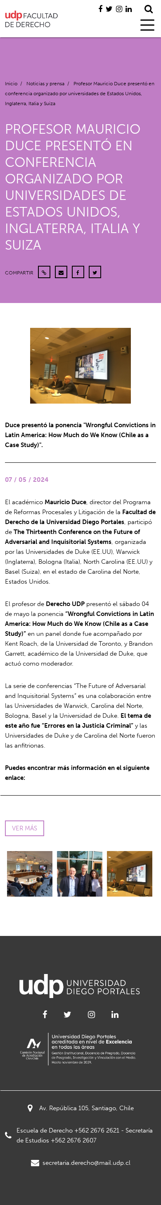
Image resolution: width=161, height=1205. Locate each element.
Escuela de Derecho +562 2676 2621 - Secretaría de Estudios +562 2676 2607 (85, 1135)
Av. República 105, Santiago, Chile (86, 1108)
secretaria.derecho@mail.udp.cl (86, 1163)
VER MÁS (24, 828)
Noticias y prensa (45, 84)
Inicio (11, 84)
